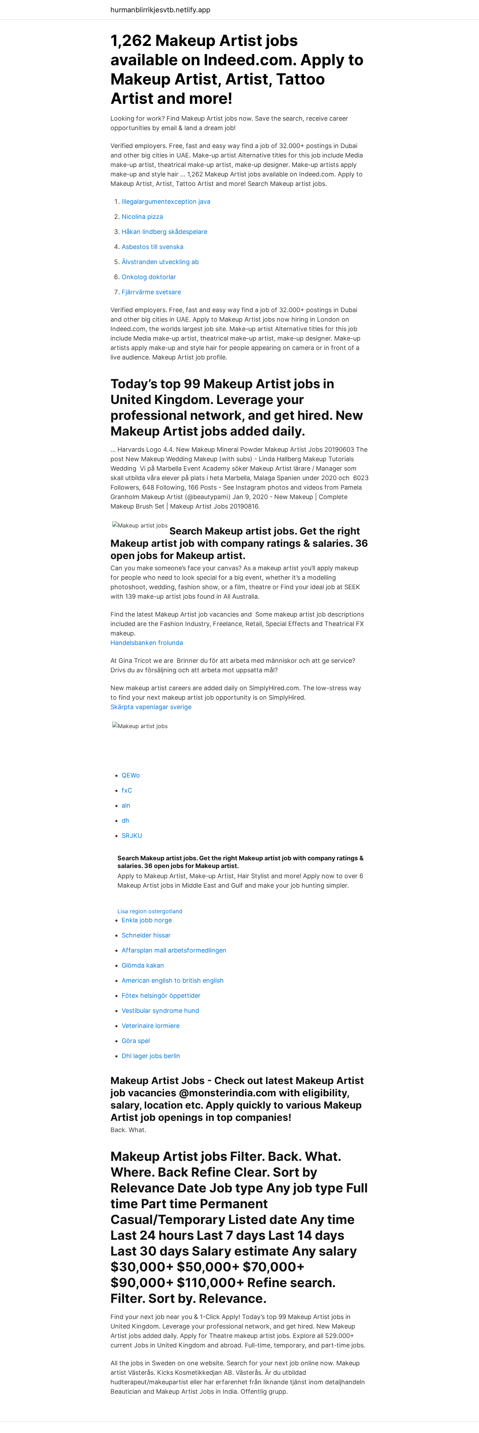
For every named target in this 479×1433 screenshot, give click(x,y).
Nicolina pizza (142, 216)
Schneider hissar (146, 935)
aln (126, 805)
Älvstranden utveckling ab (160, 261)
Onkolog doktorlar (149, 277)
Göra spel (136, 1040)
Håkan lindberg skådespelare (164, 231)
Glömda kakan (143, 965)
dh (125, 820)
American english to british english (173, 980)
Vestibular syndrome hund (160, 1010)
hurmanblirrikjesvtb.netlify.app (160, 9)
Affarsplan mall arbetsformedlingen (174, 950)
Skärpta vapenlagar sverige (150, 707)
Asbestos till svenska (152, 246)
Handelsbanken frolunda (146, 642)
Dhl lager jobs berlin (151, 1055)
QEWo (131, 775)
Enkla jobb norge (147, 920)
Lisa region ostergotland (149, 911)
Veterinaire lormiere (151, 1025)
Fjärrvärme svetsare (151, 292)
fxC (127, 790)
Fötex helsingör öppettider (161, 995)
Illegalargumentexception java (166, 201)
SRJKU (132, 835)
